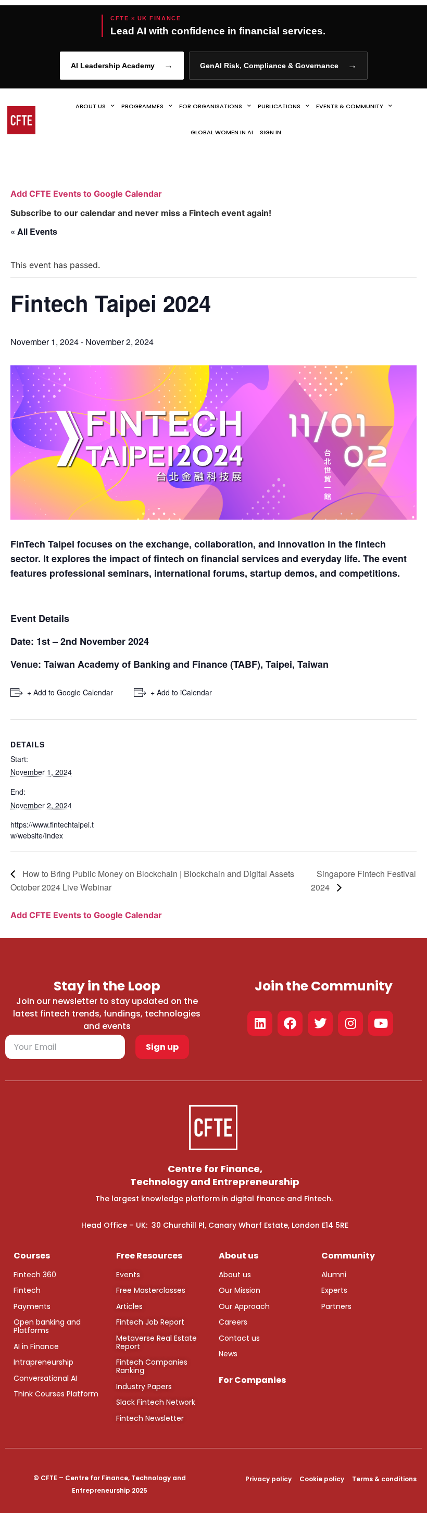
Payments (32, 1306)
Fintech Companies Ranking (151, 1366)
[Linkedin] (259, 1023)
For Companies (252, 1380)
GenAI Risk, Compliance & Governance (278, 65)
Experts (334, 1290)
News (228, 1354)
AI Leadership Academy (122, 65)
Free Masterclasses (150, 1290)
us (246, 1274)
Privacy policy (268, 1478)
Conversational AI (45, 1378)
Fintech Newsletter (150, 1418)
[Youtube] (380, 1023)
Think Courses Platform (56, 1394)
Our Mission (239, 1290)
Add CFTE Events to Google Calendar (86, 193)
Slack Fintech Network (155, 1402)
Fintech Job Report (150, 1322)
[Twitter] (320, 1023)
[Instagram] (350, 1023)
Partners (336, 1306)
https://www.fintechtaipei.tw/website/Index (52, 830)
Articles (129, 1306)
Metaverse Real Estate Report (156, 1342)
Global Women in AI (222, 132)
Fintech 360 (35, 1274)
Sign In (270, 132)
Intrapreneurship (43, 1362)
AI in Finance (36, 1346)
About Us (91, 106)
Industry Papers (144, 1386)
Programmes (142, 106)
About (230, 1274)
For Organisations (210, 106)
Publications (279, 106)
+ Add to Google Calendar (70, 692)
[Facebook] (290, 1023)
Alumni (333, 1274)
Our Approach (244, 1306)
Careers (233, 1322)
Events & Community (349, 106)
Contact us (239, 1338)
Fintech (27, 1290)
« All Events (33, 231)
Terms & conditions (384, 1478)
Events (128, 1274)
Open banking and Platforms (47, 1326)
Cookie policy (321, 1478)
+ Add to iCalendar (181, 692)
